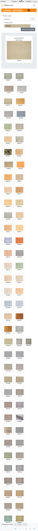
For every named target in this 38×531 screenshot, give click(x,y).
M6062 (19, 320)
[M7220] (19, 506)
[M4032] (20, 468)
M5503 (19, 206)
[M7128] (8, 455)
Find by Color (8, 22)
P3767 (20, 371)
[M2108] (19, 265)
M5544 (8, 345)
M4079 (19, 143)
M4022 (20, 105)
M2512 (8, 231)
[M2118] (8, 265)
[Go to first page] (16, 528)
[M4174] (19, 430)
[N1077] (8, 88)
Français (14, 1)
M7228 (8, 358)
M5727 (19, 194)
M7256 (21, 118)
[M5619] (8, 202)
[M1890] (8, 291)
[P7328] (8, 379)
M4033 (8, 472)
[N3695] (20, 164)
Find (32, 19)
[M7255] (8, 518)
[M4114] (20, 442)
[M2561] (19, 215)
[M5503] (19, 202)
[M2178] (8, 253)
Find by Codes (7, 16)
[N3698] (8, 164)
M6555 (8, 181)
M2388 (19, 244)
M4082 (20, 522)
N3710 (8, 105)
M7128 (8, 459)
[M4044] (28, 341)
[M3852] (20, 76)
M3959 (8, 219)
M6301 (8, 130)
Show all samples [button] (28, 29)
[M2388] (19, 240)
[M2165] (19, 253)
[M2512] (8, 227)
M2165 (19, 257)
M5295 (8, 118)
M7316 (8, 371)
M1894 (8, 282)
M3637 (8, 143)
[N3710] (8, 101)
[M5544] (8, 341)
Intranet (3, 1)
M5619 (8, 206)
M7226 (20, 358)
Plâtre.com (8, 5)
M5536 (19, 333)
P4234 (20, 459)
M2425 (8, 244)
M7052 (8, 510)
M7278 (8, 484)
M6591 (8, 497)
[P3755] (20, 379)
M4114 (20, 446)
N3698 (8, 168)
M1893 (19, 282)
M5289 (19, 345)
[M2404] (19, 126)
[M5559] (8, 152)
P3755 (20, 383)
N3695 (20, 168)
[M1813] (19, 291)
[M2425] (8, 240)
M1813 (19, 295)
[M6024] (8, 189)
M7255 (8, 522)
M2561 (20, 219)
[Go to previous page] (20, 528)
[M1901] (8, 417)
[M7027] (20, 404)
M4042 (8, 396)
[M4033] (8, 468)
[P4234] (20, 455)
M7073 (20, 497)
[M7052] (8, 506)
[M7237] (8, 404)
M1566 (8, 307)
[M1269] (20, 480)
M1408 (8, 446)
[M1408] (8, 442)
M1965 (20, 421)
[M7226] (20, 354)
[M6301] (8, 126)
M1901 (8, 421)
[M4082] (20, 518)
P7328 (8, 383)
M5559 (8, 156)
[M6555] (8, 177)
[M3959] (8, 215)
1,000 (24, 524)
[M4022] (20, 101)
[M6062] (19, 316)
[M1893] (19, 278)
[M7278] (8, 480)
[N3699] (19, 152)
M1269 (20, 484)
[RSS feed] (29, 10)
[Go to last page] (34, 528)
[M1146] (8, 316)
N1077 (9, 92)
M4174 (20, 434)
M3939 (8, 333)
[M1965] (20, 417)
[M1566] (8, 303)
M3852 (19, 80)
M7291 (8, 434)
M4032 (20, 472)
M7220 (19, 510)
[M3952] (8, 76)
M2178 (8, 257)
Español (28, 1)
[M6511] (19, 177)
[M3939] (8, 329)
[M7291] (8, 430)
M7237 (8, 408)
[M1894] (8, 278)
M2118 (8, 269)
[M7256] (21, 114)
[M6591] (8, 493)
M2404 (19, 130)
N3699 (19, 156)
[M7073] (20, 493)
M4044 (28, 345)
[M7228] (8, 354)
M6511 (19, 181)
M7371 (22, 92)
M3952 (8, 80)
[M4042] (8, 392)
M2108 (19, 269)
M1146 (8, 320)
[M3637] (8, 139)
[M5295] (8, 114)
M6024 (8, 194)
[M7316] (8, 366)
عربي (35, 1)
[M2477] (19, 227)
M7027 (20, 408)
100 (15, 524)
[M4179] (20, 392)
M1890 (8, 295)
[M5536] (19, 329)
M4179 (20, 396)
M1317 (19, 307)
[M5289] (19, 341)
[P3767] (19, 366)
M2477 (19, 231)
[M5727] (19, 189)
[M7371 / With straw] (21, 88)
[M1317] (19, 303)
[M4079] (19, 139)
